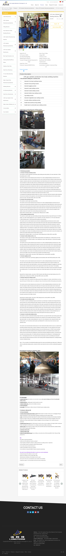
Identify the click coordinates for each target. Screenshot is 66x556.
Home (3, 551)
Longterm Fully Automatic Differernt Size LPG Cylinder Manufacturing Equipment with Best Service (25, 485)
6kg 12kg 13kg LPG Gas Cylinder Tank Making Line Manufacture (49, 483)
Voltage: (41, 55)
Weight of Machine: (43, 58)
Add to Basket (56, 27)
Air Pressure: (22, 55)
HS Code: (41, 63)
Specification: (42, 60)
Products (12, 551)
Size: (21, 56)
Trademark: (41, 61)
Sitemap (6, 553)
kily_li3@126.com (40, 540)
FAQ (26, 551)
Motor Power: (42, 53)
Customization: (42, 65)
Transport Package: (24, 60)
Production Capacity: (24, 65)
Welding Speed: (23, 58)
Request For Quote (20, 551)
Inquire (55, 23)
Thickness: (41, 56)
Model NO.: (22, 53)
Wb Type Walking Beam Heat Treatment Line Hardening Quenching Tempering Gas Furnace (33, 485)
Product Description (24, 69)
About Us (8, 551)
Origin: (21, 63)
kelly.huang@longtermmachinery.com (52, 540)
